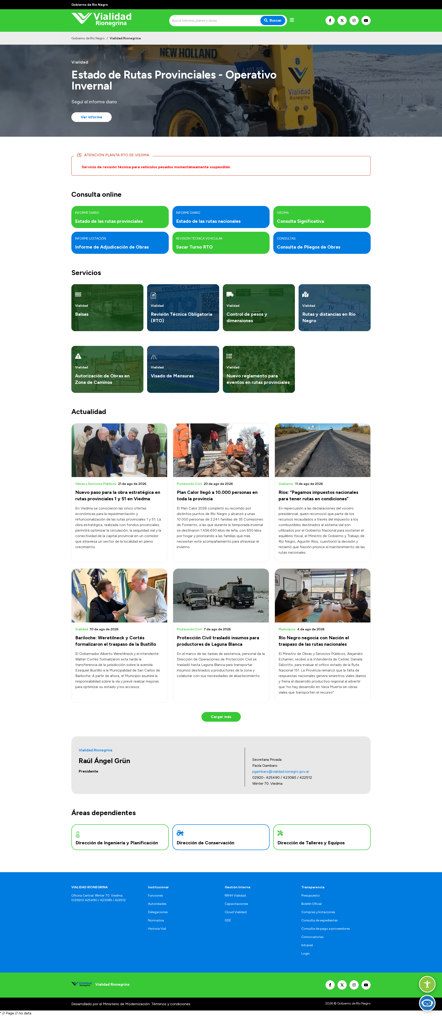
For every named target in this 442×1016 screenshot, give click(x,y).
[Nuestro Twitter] (342, 20)
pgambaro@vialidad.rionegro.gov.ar (280, 771)
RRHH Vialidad (235, 895)
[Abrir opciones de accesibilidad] (427, 984)
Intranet (307, 945)
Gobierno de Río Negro (88, 38)
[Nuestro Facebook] (330, 20)
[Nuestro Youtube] (366, 20)
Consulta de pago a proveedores (325, 929)
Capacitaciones (236, 904)
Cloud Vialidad (236, 912)
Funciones (155, 895)
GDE (228, 920)
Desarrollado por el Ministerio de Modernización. (110, 1004)
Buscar (276, 20)
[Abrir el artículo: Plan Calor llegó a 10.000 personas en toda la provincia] (221, 450)
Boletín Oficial (311, 904)
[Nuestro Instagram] (354, 20)
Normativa (156, 920)
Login (305, 953)
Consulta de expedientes (319, 920)
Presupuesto (310, 895)
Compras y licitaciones (318, 912)
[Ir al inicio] (104, 20)
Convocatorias (312, 937)
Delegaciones (158, 912)
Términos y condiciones (170, 1004)
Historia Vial (157, 929)
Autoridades (157, 904)
